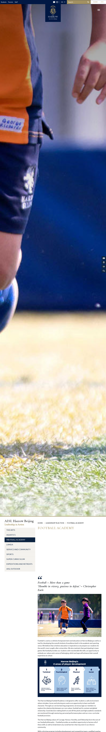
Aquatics (11, 535)
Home (40, 523)
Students (3, 2)
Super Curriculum (15, 559)
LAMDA (9, 545)
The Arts (10, 530)
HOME (95, 2)
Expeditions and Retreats (19, 564)
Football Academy (15, 540)
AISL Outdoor (13, 569)
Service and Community (18, 549)
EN (62, 2)
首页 (102, 2)
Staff (16, 2)
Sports (9, 554)
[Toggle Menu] (99, 10)
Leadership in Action (55, 523)
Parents (10, 2)
